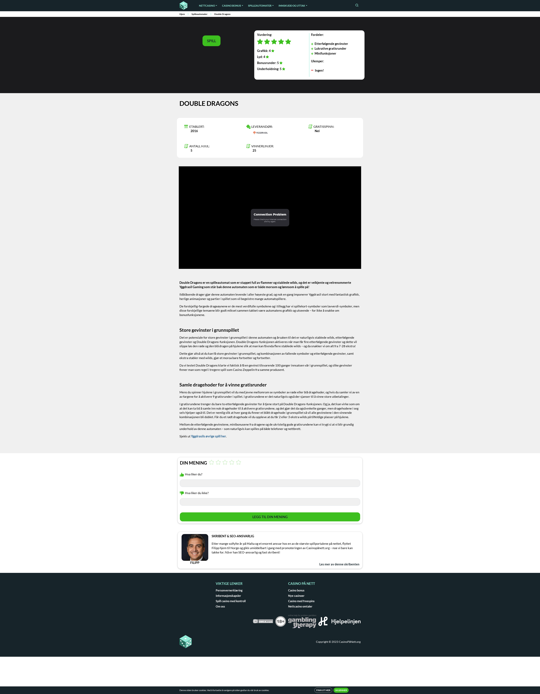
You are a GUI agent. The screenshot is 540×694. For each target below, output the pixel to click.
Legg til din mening (270, 517)
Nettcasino (207, 5)
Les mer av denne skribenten (339, 564)
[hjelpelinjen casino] (339, 622)
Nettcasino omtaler (300, 606)
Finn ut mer (323, 690)
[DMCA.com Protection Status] (263, 622)
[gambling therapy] (302, 622)
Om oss (220, 606)
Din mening (193, 463)
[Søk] (356, 5)
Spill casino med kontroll (231, 601)
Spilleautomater (260, 5)
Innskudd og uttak (292, 5)
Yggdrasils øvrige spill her (208, 436)
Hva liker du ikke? (197, 493)
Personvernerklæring (229, 590)
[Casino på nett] (185, 5)
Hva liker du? (193, 474)
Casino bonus (231, 5)
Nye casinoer (296, 595)
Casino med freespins (301, 601)
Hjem (182, 14)
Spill (211, 41)
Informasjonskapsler (228, 595)
